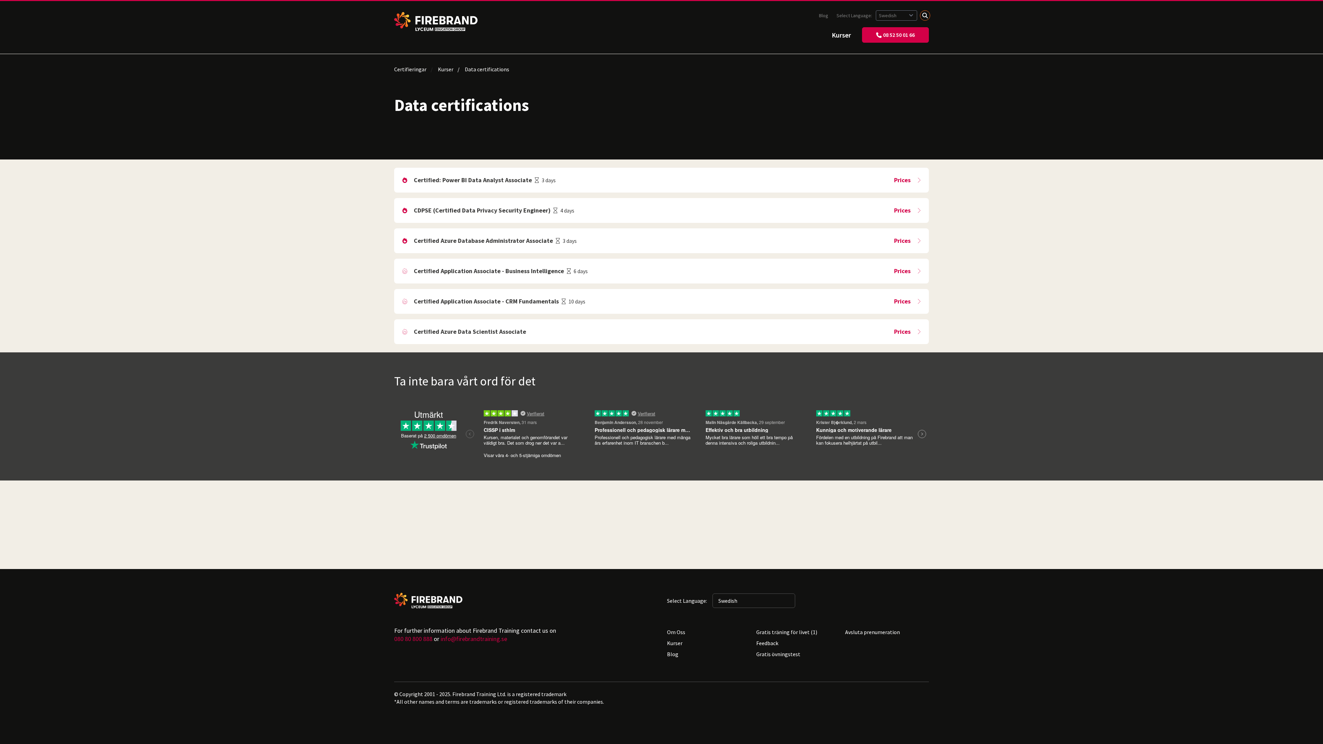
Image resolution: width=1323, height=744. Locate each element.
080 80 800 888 (413, 639)
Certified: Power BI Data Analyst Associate (473, 180)
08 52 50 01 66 (899, 34)
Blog (823, 15)
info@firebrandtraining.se (474, 639)
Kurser (841, 35)
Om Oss (676, 632)
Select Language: (855, 15)
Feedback (767, 643)
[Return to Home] (436, 21)
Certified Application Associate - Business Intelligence (489, 271)
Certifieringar (410, 69)
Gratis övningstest (778, 654)
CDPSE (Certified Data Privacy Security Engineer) (482, 210)
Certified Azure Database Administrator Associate (483, 241)
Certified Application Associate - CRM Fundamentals (486, 301)
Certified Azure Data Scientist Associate (470, 331)
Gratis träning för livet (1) (786, 632)
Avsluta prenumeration (872, 632)
